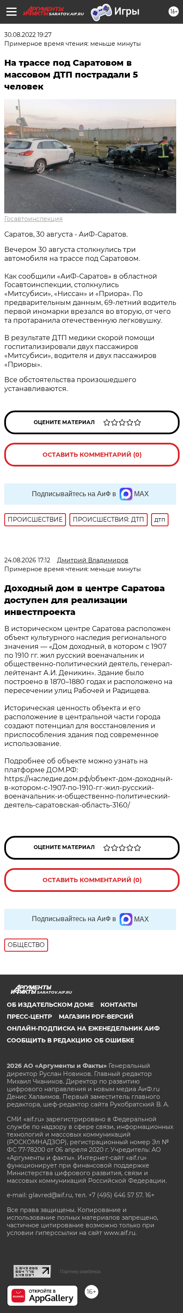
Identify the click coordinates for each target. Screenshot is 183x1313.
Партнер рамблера (80, 1271)
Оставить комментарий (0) (92, 454)
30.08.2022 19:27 (27, 35)
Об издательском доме (50, 1004)
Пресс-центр (29, 1016)
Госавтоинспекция (33, 219)
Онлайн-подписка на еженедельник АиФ (83, 1028)
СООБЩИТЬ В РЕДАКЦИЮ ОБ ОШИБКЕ (70, 1040)
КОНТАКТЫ (118, 1004)
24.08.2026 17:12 (27, 560)
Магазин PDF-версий (96, 1016)
